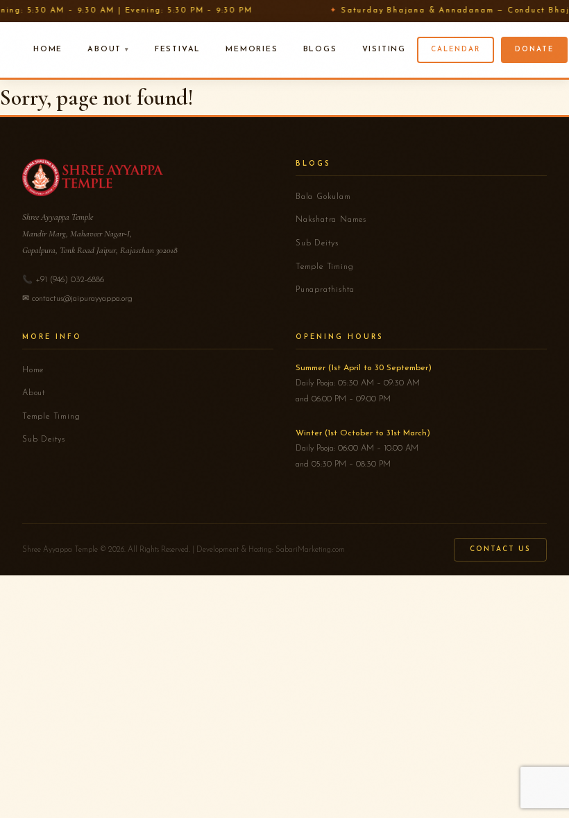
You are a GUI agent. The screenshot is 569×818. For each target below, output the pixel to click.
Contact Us (500, 549)
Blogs (320, 49)
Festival (178, 49)
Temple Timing (324, 267)
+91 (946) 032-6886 (69, 280)
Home (47, 49)
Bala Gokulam (323, 197)
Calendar (455, 49)
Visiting (384, 49)
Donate (534, 49)
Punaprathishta (325, 290)
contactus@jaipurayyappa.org (82, 299)
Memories (252, 49)
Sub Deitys (317, 243)
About (104, 49)
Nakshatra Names (331, 220)
